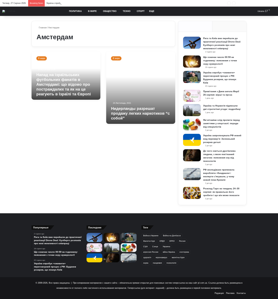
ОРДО (162, 241)
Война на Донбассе (172, 236)
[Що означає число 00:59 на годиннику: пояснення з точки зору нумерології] (192, 61)
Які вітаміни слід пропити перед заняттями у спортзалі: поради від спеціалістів (221, 123)
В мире (92, 11)
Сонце (155, 246)
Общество (109, 11)
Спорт (141, 11)
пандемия (157, 263)
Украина (166, 246)
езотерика (184, 252)
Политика (75, 11)
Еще (151, 11)
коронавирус (161, 257)
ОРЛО (172, 241)
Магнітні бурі (149, 241)
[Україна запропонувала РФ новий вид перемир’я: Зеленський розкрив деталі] (192, 140)
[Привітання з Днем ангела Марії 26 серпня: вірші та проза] (192, 96)
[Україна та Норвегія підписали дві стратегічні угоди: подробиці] (192, 110)
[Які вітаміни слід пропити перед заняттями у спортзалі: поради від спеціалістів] (192, 124)
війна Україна (169, 252)
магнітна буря (178, 257)
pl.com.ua (202, 283)
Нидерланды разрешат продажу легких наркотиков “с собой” (140, 113)
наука (145, 263)
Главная (42, 27)
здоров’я (147, 257)
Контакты (241, 293)
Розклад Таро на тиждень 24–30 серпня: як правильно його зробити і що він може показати (221, 192)
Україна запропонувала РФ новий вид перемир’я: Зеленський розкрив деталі (222, 138)
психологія (171, 263)
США (145, 246)
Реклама (230, 293)
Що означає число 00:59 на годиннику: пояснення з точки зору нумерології (220, 60)
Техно (126, 11)
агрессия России (150, 252)
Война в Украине (150, 236)
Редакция (219, 293)
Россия (182, 241)
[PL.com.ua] (8, 11)
